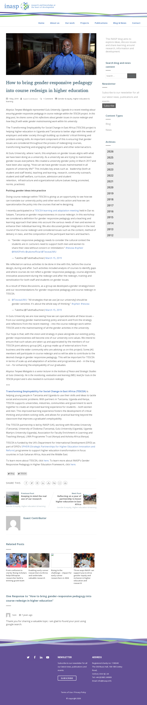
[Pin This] (37, 483)
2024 (110, 163)
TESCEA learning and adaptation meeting (56, 210)
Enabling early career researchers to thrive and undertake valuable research (38, 574)
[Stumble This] (48, 483)
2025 (110, 157)
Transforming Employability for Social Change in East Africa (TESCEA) (46, 391)
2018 (110, 199)
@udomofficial (33, 251)
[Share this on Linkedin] (43, 483)
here (46, 460)
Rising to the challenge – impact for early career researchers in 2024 (61, 574)
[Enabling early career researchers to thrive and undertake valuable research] (39, 566)
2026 (110, 151)
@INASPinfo (18, 251)
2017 (110, 205)
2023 (110, 169)
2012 (110, 235)
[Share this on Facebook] (26, 483)
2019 (110, 193)
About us (54, 23)
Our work (70, 23)
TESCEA (23, 473)
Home (41, 23)
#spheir (79, 247)
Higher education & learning (33, 506)
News (109, 129)
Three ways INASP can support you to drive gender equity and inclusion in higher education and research (84, 576)
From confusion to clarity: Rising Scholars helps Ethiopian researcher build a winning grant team (16, 575)
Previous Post (34, 496)
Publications (101, 23)
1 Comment (48, 98)
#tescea (69, 247)
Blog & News (119, 23)
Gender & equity (65, 98)
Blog (12, 473)
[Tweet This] (32, 483)
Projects (84, 23)
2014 (110, 223)
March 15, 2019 (53, 258)
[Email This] (60, 483)
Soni (14, 615)
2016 (110, 211)
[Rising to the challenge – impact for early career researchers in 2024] (61, 566)
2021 (110, 181)
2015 (110, 217)
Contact (136, 23)
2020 (110, 187)
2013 (110, 229)
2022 (110, 175)
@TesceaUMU (48, 251)
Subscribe (109, 105)
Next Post (68, 499)
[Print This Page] (65, 483)
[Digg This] (54, 483)
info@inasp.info (105, 681)
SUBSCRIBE (67, 678)
